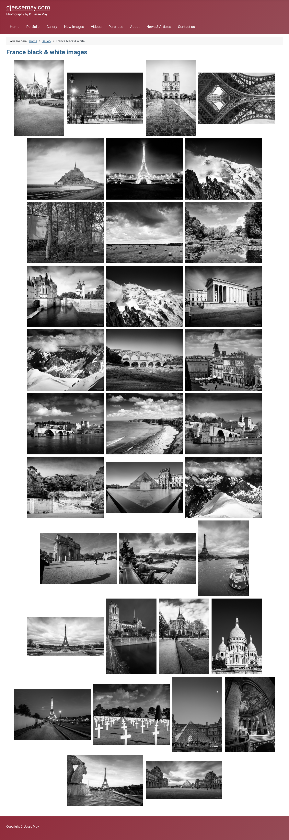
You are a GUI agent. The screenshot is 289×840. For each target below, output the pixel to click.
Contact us (186, 27)
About (135, 27)
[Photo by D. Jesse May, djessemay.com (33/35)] (250, 714)
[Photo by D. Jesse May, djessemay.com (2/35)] (105, 98)
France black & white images (46, 52)
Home (14, 27)
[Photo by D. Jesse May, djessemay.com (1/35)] (39, 98)
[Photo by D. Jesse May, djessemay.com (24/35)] (157, 558)
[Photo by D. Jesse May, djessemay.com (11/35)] (65, 296)
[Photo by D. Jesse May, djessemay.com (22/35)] (223, 487)
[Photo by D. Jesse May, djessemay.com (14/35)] (65, 360)
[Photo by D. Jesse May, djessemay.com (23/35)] (78, 558)
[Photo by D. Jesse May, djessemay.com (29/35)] (237, 636)
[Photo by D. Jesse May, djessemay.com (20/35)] (65, 487)
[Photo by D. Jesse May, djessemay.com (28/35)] (184, 636)
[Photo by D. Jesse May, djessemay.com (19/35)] (223, 423)
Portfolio (33, 27)
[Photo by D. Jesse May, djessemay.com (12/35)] (144, 296)
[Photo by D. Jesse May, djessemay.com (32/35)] (197, 714)
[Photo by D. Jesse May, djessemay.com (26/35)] (65, 636)
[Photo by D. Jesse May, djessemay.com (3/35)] (171, 98)
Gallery (51, 27)
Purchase (116, 27)
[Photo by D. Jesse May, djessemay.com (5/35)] (65, 169)
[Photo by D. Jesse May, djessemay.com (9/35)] (144, 232)
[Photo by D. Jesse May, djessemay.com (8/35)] (65, 232)
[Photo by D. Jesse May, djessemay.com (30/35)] (52, 714)
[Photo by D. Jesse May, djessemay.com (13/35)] (223, 296)
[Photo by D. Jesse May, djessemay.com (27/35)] (131, 636)
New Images (74, 27)
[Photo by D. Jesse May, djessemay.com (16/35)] (223, 360)
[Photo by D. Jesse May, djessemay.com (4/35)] (236, 98)
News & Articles (158, 27)
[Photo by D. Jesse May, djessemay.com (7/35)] (223, 169)
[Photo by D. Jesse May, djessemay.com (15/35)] (144, 360)
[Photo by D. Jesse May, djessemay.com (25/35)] (223, 558)
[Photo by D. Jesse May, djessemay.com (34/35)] (105, 780)
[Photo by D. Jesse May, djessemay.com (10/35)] (223, 232)
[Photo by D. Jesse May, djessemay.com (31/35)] (131, 714)
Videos (96, 27)
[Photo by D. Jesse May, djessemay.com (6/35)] (144, 169)
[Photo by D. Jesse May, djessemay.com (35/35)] (184, 780)
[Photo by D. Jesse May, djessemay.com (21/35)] (144, 487)
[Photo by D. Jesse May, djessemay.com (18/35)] (144, 423)
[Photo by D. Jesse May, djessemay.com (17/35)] (65, 423)
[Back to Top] (282, 833)
